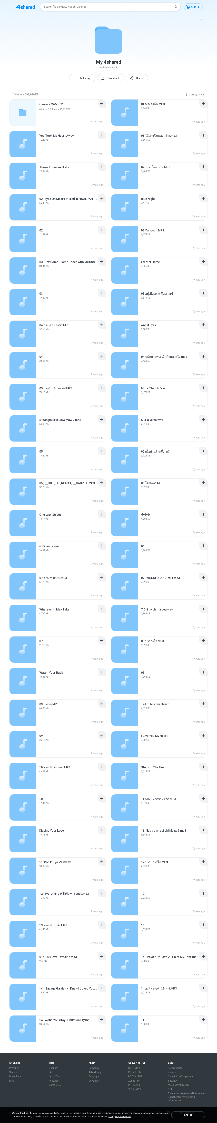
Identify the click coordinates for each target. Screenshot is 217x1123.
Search (13, 1072)
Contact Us (55, 1085)
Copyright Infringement (180, 1076)
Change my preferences (119, 1116)
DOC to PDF (134, 1068)
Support (53, 1068)
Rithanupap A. (110, 67)
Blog (11, 1080)
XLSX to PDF (135, 1089)
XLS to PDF (134, 1080)
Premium (14, 1068)
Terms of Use (175, 1068)
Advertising (95, 1072)
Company (94, 1068)
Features (53, 1080)
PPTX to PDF (135, 1072)
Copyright (94, 1076)
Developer (94, 1080)
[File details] (124, 113)
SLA (170, 1089)
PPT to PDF (134, 1085)
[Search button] (176, 7)
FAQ (51, 1072)
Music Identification (178, 1085)
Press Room (15, 1076)
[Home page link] (25, 7)
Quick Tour (54, 1076)
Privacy (172, 1072)
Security (172, 1080)
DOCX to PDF (135, 1076)
